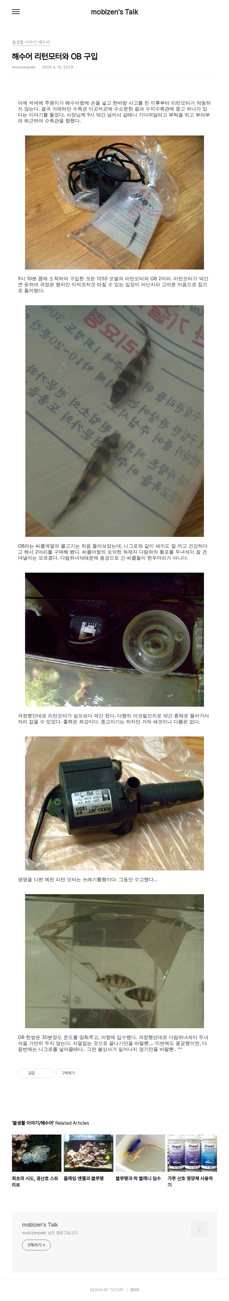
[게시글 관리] (48, 1073)
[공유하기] (40, 1073)
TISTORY (116, 1290)
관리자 (134, 1290)
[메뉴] (16, 12)
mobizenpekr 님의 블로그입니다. (50, 1232)
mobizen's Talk (114, 11)
